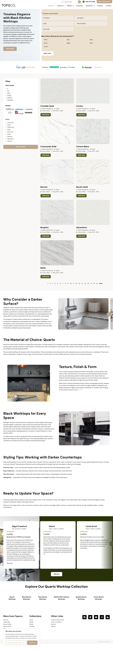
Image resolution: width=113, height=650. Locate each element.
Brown (46, 43)
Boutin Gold (82, 187)
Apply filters (20, 147)
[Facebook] (84, 617)
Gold (91, 43)
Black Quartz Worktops (26, 598)
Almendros (81, 227)
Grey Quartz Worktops (42, 598)
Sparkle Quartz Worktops (81, 598)
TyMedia (107, 641)
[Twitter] (90, 617)
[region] (21, 637)
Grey (68, 39)
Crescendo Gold (48, 146)
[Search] (79, 1)
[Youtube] (96, 617)
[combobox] (70, 1)
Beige (68, 43)
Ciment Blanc (82, 146)
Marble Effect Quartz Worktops (61, 598)
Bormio (43, 187)
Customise (10, 643)
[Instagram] (102, 617)
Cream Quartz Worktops (99, 598)
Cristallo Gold (47, 106)
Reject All (21, 643)
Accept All (32, 643)
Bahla (43, 268)
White (45, 39)
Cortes (79, 106)
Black (91, 39)
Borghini (44, 227)
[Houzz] (108, 617)
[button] (109, 314)
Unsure (46, 46)
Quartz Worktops (12, 598)
